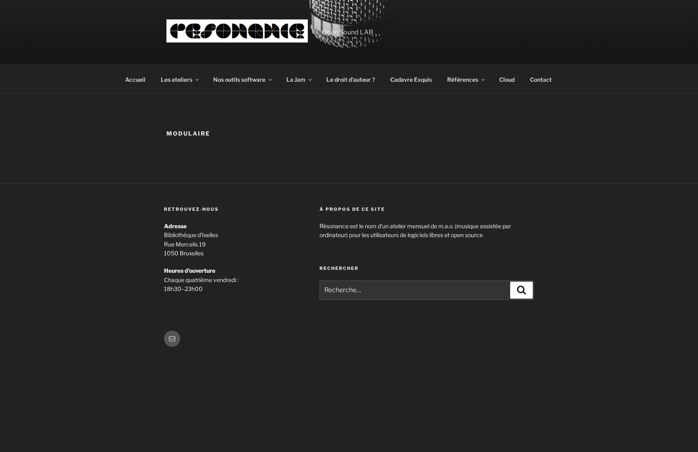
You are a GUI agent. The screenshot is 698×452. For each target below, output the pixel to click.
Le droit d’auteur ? (350, 79)
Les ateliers (176, 79)
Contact (541, 79)
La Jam (295, 79)
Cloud (507, 79)
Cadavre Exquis (411, 79)
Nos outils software (239, 79)
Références (462, 79)
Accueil (135, 79)
